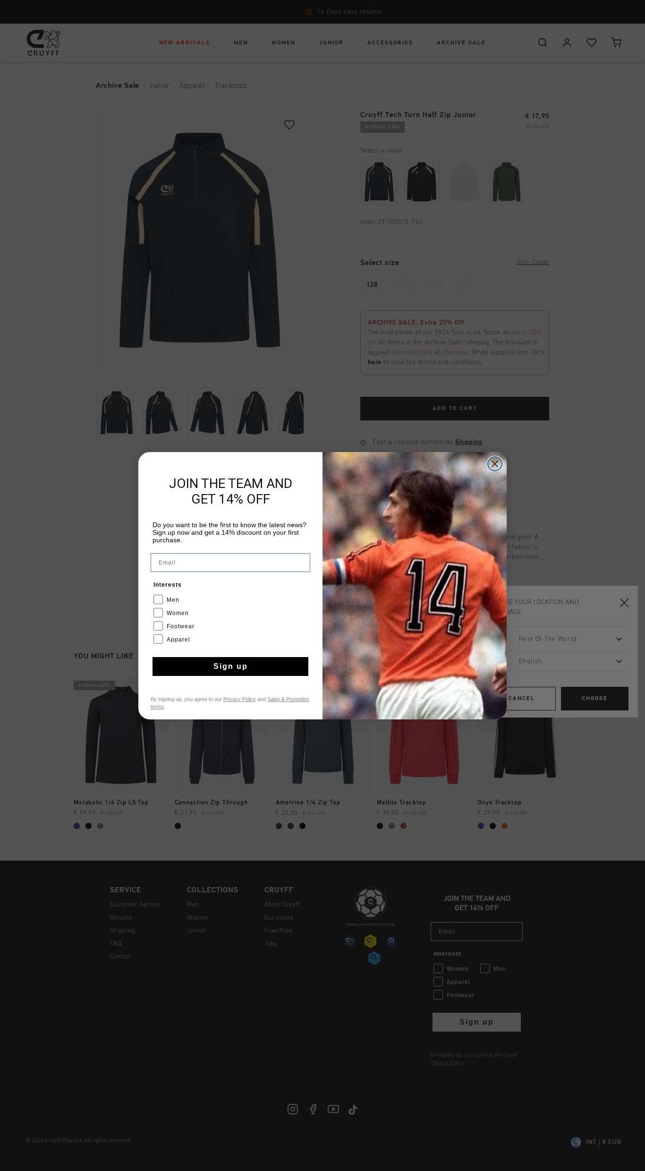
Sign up (230, 666)
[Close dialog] (495, 464)
